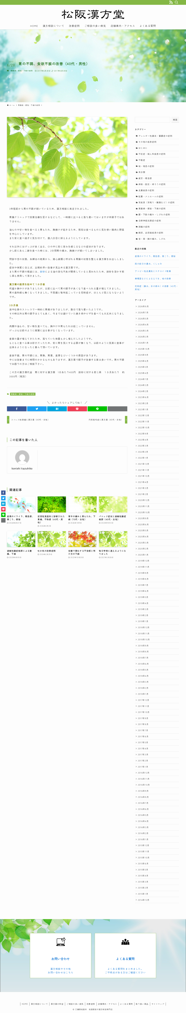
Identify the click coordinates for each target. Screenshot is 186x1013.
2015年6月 (143, 863)
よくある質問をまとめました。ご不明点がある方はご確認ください (125, 970)
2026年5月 (143, 318)
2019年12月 (144, 560)
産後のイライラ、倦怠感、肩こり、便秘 (155, 256)
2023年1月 (143, 409)
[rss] (171, 2)
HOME (25, 1004)
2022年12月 (143, 415)
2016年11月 (144, 778)
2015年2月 (143, 887)
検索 (175, 119)
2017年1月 (143, 766)
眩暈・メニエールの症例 (150, 196)
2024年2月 (143, 391)
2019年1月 (143, 621)
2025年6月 (143, 360)
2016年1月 (143, 839)
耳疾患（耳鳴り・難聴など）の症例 (156, 202)
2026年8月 (143, 306)
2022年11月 (143, 421)
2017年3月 (143, 754)
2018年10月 (144, 639)
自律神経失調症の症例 (149, 220)
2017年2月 (143, 760)
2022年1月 (143, 457)
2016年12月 (144, 772)
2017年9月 (143, 718)
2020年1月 (143, 554)
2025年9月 (143, 354)
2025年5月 (143, 366)
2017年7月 (143, 730)
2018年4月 (143, 675)
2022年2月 (143, 451)
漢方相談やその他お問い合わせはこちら (60, 970)
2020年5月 (143, 530)
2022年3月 (143, 445)
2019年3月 (143, 609)
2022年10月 (144, 427)
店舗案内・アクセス (107, 1004)
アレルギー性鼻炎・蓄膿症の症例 (155, 135)
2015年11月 (143, 851)
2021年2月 (143, 494)
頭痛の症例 (144, 226)
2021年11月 (143, 470)
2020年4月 (143, 536)
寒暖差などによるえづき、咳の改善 (153, 278)
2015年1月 (143, 893)
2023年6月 (143, 397)
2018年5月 (143, 669)
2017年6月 (143, 736)
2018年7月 (143, 657)
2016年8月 (143, 796)
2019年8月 (143, 578)
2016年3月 (143, 827)
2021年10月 (144, 475)
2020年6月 (143, 524)
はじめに (142, 147)
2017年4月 (143, 748)
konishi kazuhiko (22, 468)
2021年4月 (143, 482)
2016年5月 (143, 815)
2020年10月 (144, 512)
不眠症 (141, 160)
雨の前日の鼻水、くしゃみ (148, 263)
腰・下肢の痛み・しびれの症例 (154, 214)
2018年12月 (144, 627)
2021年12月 (143, 463)
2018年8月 (143, 651)
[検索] (176, 2)
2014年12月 (144, 899)
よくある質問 (125, 959)
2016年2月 (143, 833)
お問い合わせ (60, 959)
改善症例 (91, 1004)
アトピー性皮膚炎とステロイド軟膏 (153, 271)
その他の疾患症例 (147, 141)
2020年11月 (144, 506)
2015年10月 (144, 857)
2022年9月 (143, 433)
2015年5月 (143, 869)
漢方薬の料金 (57, 1004)
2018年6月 (143, 663)
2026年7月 (143, 312)
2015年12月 (143, 845)
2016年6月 (143, 809)
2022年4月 (143, 439)
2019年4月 (143, 603)
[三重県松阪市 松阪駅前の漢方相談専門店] (93, 14)
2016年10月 (144, 784)
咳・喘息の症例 (146, 166)
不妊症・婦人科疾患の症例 (152, 153)
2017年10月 (144, 712)
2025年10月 (144, 348)
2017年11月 (143, 706)
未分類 (141, 172)
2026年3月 (143, 330)
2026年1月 (143, 342)
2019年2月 (143, 615)
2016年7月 (143, 802)
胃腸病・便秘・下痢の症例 (22, 70)
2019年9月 (143, 572)
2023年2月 (143, 403)
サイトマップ (158, 1004)
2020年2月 (143, 548)
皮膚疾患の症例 (146, 190)
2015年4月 (143, 875)
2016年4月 (143, 821)
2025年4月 (143, 373)
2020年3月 (143, 542)
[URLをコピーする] (117, 408)
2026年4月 (143, 324)
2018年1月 (143, 693)
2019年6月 (143, 590)
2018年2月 (143, 687)
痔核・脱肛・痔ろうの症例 (152, 184)
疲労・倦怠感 (145, 178)
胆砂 (42, 271)
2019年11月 (144, 566)
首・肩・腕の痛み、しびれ (152, 238)
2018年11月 (144, 633)
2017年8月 (143, 724)
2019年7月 (143, 585)
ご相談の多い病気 (75, 1004)
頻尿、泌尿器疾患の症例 (150, 232)
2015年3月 (143, 881)
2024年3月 (143, 385)
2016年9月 (143, 790)
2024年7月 (143, 379)
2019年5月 (143, 597)
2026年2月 (143, 336)
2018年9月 (143, 645)
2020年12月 (144, 500)
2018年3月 (143, 681)
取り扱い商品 (142, 1004)
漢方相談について (39, 1004)
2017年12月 (143, 700)
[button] (17, 408)
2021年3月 (143, 488)
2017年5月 (143, 742)
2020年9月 (143, 518)
